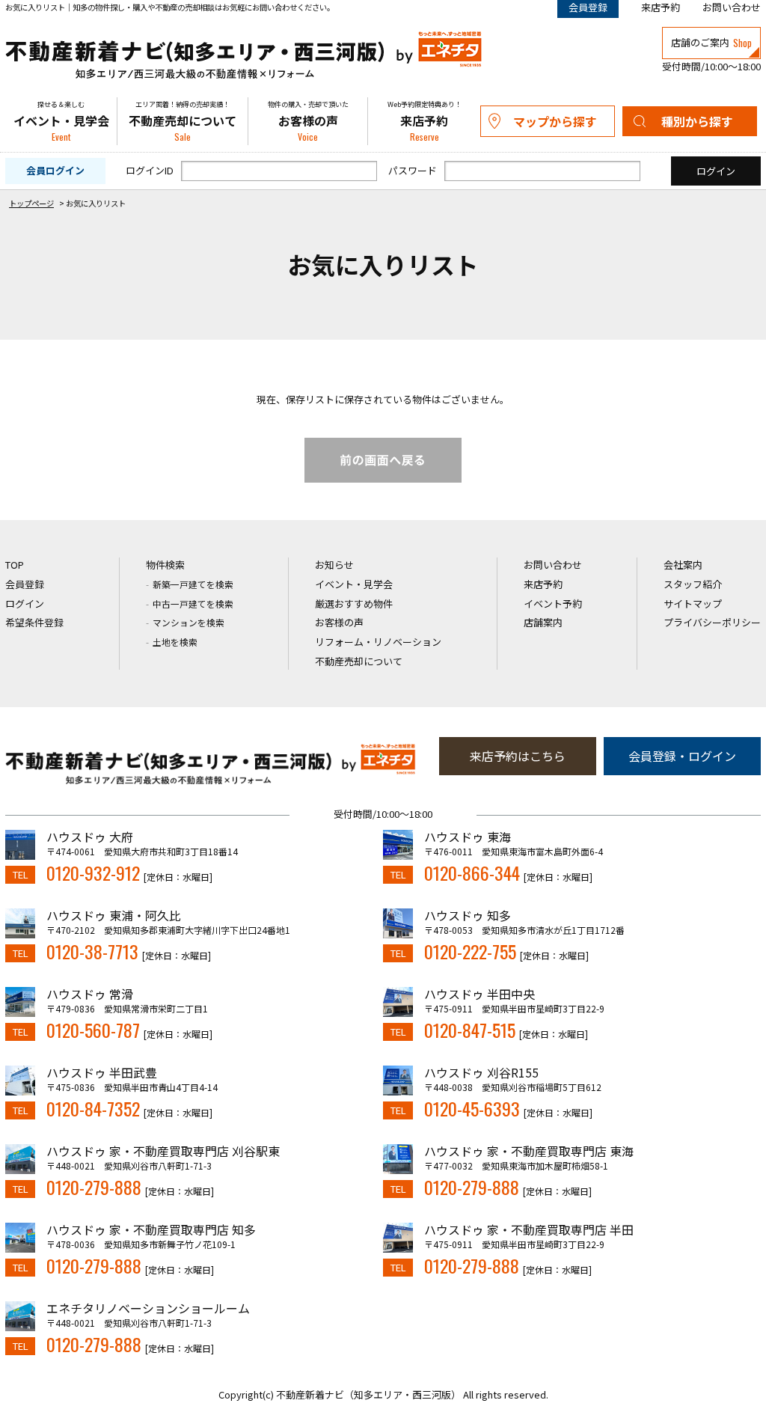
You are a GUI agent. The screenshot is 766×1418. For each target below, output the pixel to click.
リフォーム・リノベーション (378, 642)
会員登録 (24, 584)
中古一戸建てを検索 (193, 603)
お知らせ (334, 564)
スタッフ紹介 (693, 584)
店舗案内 (543, 622)
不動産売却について (182, 122)
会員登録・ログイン (682, 756)
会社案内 (683, 564)
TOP (14, 564)
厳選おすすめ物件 (354, 603)
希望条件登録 (34, 622)
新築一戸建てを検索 (193, 584)
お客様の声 (308, 122)
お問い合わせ (731, 7)
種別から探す (697, 121)
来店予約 (660, 7)
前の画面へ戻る (383, 460)
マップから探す (555, 121)
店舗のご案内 (711, 42)
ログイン (24, 603)
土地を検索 (175, 641)
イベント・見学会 (61, 122)
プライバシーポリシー (712, 622)
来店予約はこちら (518, 756)
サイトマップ (693, 603)
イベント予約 (553, 603)
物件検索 (165, 564)
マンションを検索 (188, 622)
